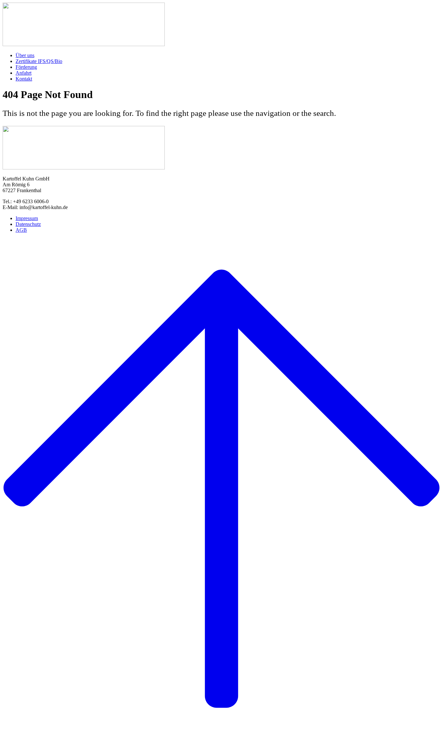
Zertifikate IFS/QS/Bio (39, 61)
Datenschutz (28, 224)
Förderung (26, 67)
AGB (21, 230)
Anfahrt (23, 73)
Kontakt (24, 78)
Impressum (27, 218)
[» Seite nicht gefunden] (84, 44)
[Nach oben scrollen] (221, 489)
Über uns (25, 55)
